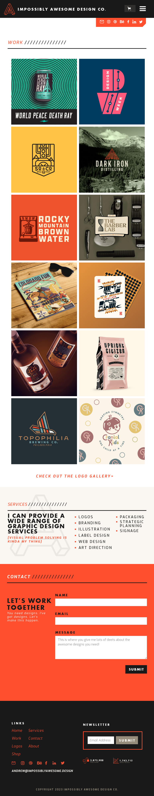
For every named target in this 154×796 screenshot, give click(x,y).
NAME (61, 595)
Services (36, 731)
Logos (17, 746)
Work (16, 738)
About (33, 746)
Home (17, 731)
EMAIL (62, 614)
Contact (35, 738)
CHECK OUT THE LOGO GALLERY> (75, 476)
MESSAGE (65, 633)
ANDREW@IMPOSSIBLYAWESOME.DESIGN (42, 771)
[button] (130, 8)
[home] (9, 8)
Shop (16, 754)
